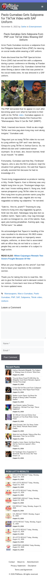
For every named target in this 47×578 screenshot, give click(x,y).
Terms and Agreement (23, 570)
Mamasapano (10, 293)
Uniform (4, 301)
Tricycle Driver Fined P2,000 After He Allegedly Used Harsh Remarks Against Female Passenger (26, 380)
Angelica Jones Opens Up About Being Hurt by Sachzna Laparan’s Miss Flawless (26, 444)
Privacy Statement (18, 566)
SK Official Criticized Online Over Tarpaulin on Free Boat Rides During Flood (25, 417)
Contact (12, 562)
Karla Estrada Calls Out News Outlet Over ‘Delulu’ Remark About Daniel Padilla (25, 426)
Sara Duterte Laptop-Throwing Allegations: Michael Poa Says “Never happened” (26, 407)
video (21, 115)
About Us (21, 562)
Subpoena (25, 297)
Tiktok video (36, 297)
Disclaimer (32, 566)
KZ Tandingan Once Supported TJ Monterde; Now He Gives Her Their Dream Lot (25, 454)
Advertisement (32, 562)
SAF (18, 297)
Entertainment (35, 27)
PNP (13, 297)
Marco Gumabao (25, 293)
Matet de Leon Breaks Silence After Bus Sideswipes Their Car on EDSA (27, 435)
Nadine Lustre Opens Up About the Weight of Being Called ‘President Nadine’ (25, 397)
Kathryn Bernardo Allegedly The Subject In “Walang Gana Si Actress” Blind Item (26, 371)
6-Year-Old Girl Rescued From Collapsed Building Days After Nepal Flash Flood (27, 389)
